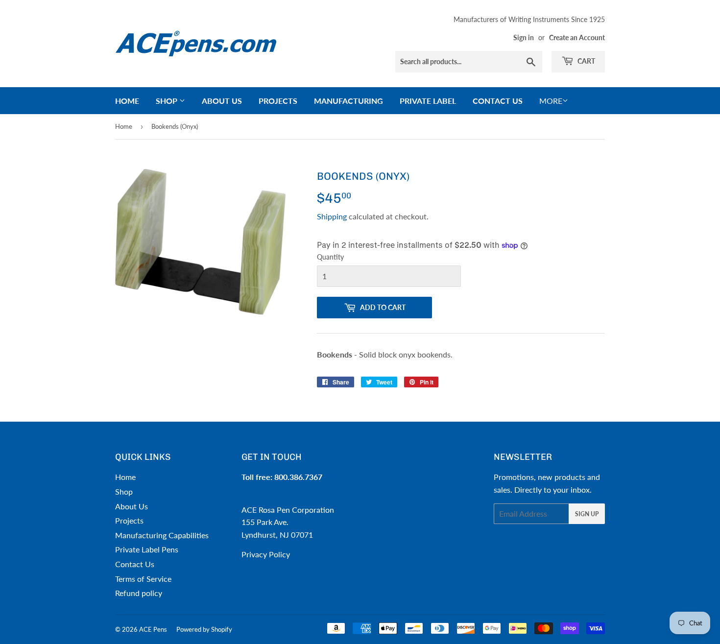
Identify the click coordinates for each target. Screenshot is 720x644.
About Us (222, 100)
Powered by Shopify (204, 629)
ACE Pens (153, 629)
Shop (167, 100)
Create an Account (577, 38)
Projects (278, 100)
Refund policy (138, 592)
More (550, 100)
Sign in (523, 38)
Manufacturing (348, 100)
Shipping (332, 216)
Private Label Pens (146, 549)
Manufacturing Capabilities (162, 535)
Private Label (428, 100)
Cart (585, 61)
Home (127, 100)
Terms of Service (143, 578)
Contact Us (498, 100)
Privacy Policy (265, 554)
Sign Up (587, 514)
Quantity (330, 257)
